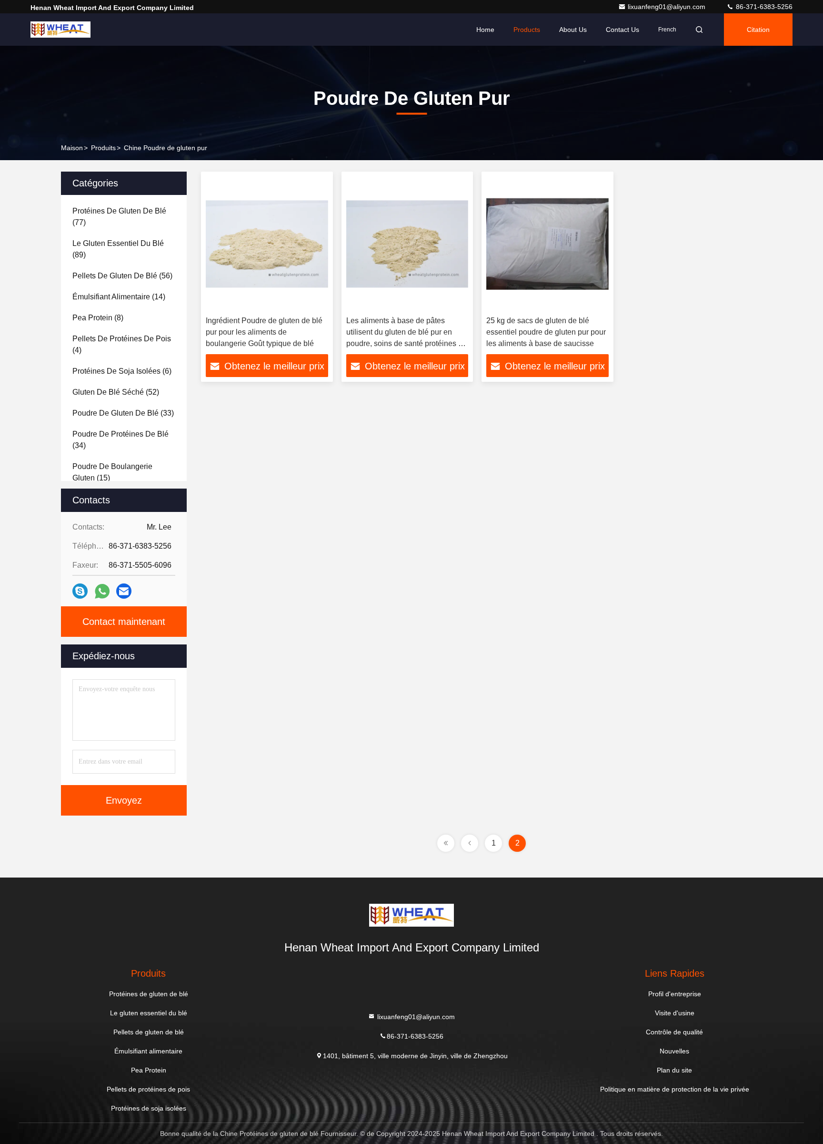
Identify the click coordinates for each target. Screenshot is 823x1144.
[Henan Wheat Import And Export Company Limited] (60, 29)
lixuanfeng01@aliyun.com (667, 6)
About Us (573, 29)
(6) (121, 371)
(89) (118, 249)
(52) (115, 392)
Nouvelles (674, 1051)
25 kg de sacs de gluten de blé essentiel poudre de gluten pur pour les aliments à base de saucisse (546, 332)
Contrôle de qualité (674, 1032)
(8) (97, 318)
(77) (119, 216)
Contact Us (622, 29)
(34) (120, 439)
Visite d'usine (674, 1013)
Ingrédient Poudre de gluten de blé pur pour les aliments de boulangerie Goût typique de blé (264, 332)
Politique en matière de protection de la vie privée (674, 1089)
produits (103, 148)
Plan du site (674, 1070)
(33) (123, 413)
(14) (118, 297)
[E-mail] (124, 591)
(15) (112, 472)
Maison (72, 148)
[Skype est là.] (80, 591)
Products (526, 29)
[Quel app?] (102, 591)
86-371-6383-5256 (763, 6)
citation (758, 29)
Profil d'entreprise (674, 994)
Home (485, 29)
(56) (122, 276)
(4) (121, 344)
